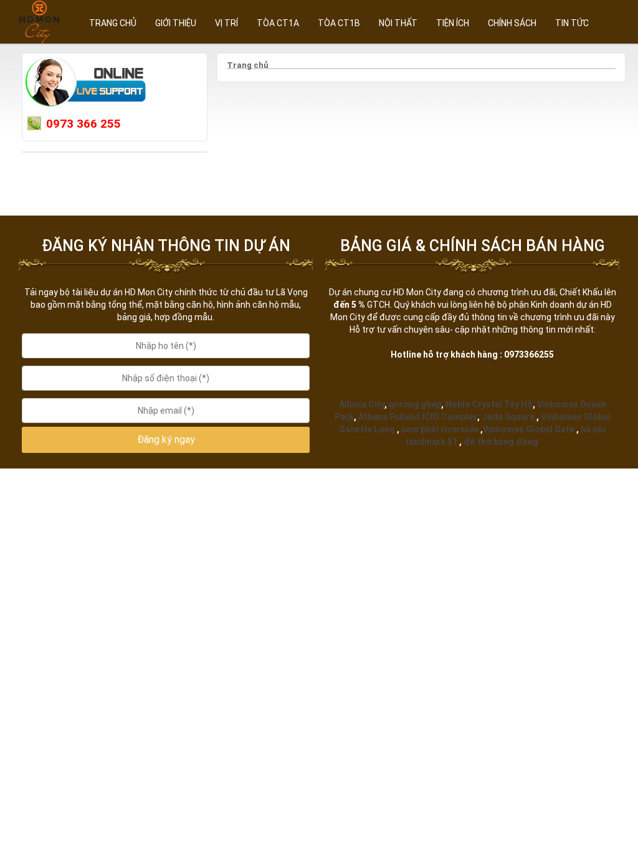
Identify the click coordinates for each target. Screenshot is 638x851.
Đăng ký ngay (166, 439)
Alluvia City (361, 404)
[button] (166, 440)
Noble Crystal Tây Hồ (489, 404)
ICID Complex (449, 417)
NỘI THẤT (398, 23)
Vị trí (226, 23)
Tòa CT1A (278, 23)
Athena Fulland (389, 417)
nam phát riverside (439, 429)
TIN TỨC (572, 23)
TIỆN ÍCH (452, 23)
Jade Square (508, 417)
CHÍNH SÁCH (512, 23)
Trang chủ (112, 23)
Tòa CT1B (339, 23)
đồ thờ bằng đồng (501, 442)
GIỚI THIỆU (175, 23)
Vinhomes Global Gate (528, 429)
